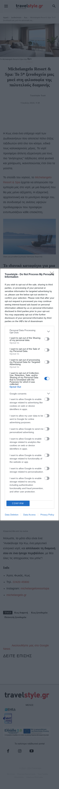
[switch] (46, 339)
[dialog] (29, 394)
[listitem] (29, 331)
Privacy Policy (47, 514)
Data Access (29, 514)
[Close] (53, 275)
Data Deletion (11, 514)
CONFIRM (18, 503)
